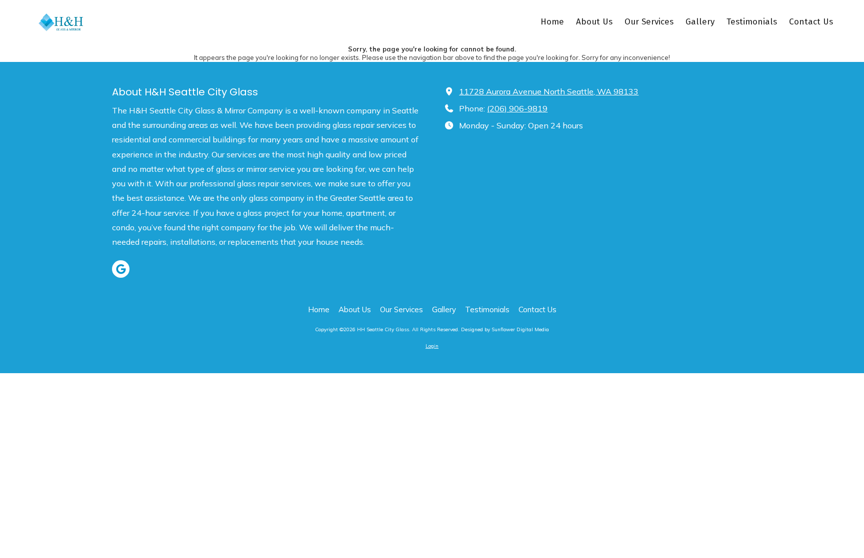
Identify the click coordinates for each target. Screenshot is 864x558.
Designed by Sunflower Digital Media (505, 329)
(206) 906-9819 (517, 108)
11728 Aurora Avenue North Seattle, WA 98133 (548, 91)
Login (432, 346)
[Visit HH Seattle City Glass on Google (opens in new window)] (121, 269)
